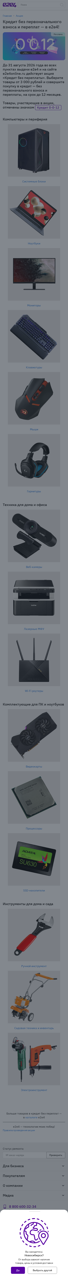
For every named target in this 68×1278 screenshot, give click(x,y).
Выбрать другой (42, 1270)
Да (18, 1270)
